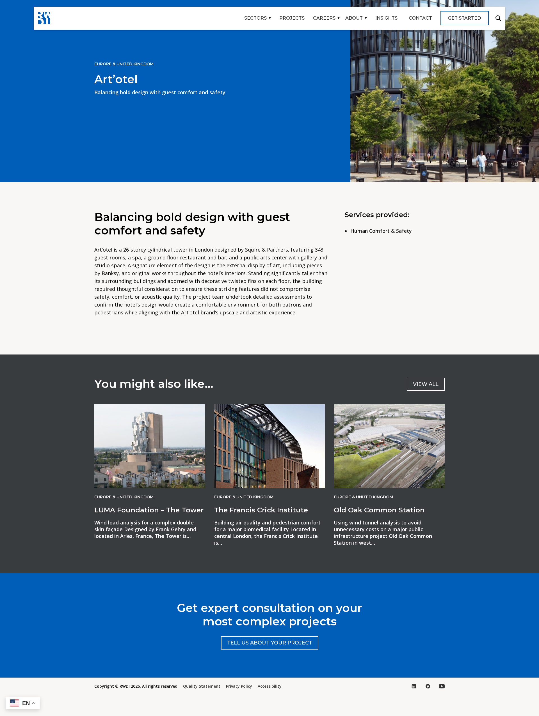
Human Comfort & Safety (381, 230)
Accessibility (270, 686)
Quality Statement (201, 686)
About (354, 18)
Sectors (255, 18)
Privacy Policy (239, 686)
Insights (386, 18)
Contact (420, 18)
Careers (324, 18)
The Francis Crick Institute (261, 510)
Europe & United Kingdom (124, 63)
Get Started (464, 18)
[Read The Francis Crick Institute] (269, 446)
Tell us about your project (269, 643)
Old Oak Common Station (379, 510)
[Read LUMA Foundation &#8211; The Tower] (149, 446)
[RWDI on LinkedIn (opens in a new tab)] (414, 686)
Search (498, 18)
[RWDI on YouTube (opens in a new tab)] (442, 686)
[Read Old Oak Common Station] (389, 446)
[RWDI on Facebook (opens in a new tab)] (428, 686)
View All (425, 384)
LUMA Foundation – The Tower (149, 510)
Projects (292, 18)
